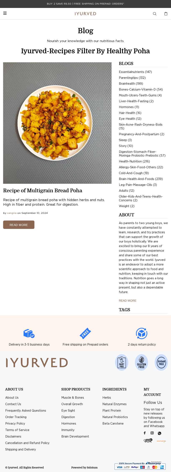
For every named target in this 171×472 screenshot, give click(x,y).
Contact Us (13, 404)
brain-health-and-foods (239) (141, 179)
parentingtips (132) (132, 78)
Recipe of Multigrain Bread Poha (42, 191)
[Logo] (85, 14)
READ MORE (19, 225)
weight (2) (127, 206)
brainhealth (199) (131, 84)
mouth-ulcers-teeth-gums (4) (140, 95)
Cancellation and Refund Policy (27, 443)
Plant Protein (111, 410)
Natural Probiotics (115, 417)
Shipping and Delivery (20, 449)
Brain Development (75, 436)
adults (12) (126, 191)
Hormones (68, 423)
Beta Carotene (113, 423)
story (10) (126, 146)
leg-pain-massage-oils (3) (138, 185)
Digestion (68, 417)
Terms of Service (17, 430)
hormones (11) (129, 107)
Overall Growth (72, 404)
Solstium (92, 467)
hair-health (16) (130, 113)
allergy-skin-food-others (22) (141, 167)
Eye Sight (68, 410)
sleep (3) (125, 140)
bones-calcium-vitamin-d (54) (141, 89)
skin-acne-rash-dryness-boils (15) (140, 127)
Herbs (106, 398)
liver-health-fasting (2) (136, 101)
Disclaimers (13, 436)
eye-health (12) (130, 119)
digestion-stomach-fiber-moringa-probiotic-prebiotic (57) (142, 154)
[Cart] (165, 13)
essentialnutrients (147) (135, 72)
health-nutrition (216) (134, 161)
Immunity (67, 430)
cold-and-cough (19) (134, 173)
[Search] (155, 13)
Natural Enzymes (114, 404)
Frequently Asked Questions (25, 410)
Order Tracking (15, 417)
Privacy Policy (15, 423)
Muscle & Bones (72, 398)
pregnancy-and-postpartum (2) (141, 134)
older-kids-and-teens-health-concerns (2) (141, 198)
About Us (12, 398)
